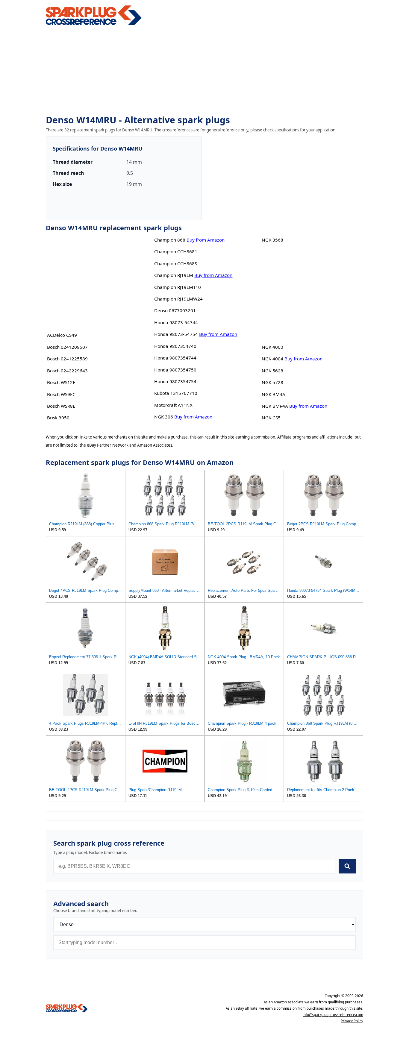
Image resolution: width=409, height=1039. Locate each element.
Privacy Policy (352, 1021)
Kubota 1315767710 (175, 393)
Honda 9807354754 (175, 381)
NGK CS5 (271, 418)
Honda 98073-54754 (176, 334)
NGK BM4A (273, 394)
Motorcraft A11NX (173, 405)
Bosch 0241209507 (67, 347)
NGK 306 (163, 417)
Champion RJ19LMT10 (177, 287)
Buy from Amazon (206, 240)
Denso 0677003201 (175, 310)
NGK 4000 (272, 347)
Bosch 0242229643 (67, 371)
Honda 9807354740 (175, 346)
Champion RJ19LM (173, 275)
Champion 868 (169, 240)
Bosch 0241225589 (67, 359)
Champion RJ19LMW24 (178, 299)
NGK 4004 (272, 359)
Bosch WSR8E (61, 406)
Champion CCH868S (175, 263)
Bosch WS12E (61, 382)
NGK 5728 (272, 382)
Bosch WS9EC (61, 394)
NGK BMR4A (275, 406)
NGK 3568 (272, 240)
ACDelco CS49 (62, 335)
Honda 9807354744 (175, 358)
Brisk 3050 (58, 418)
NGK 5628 (272, 371)
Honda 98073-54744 (176, 322)
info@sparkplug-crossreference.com (333, 1014)
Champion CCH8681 (175, 251)
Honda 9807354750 (175, 370)
